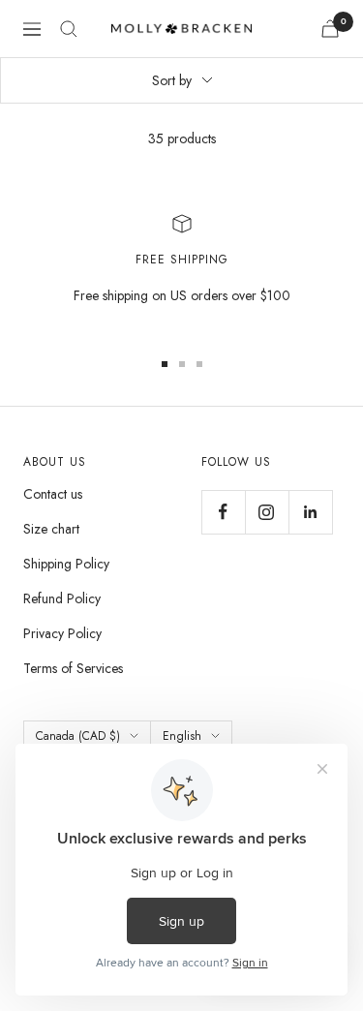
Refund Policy (62, 598)
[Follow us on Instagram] (266, 512)
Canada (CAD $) (78, 736)
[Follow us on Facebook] (223, 512)
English (182, 736)
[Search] (68, 29)
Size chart (51, 528)
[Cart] (330, 28)
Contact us (52, 494)
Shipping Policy (66, 563)
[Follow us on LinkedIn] (310, 512)
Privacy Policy (62, 633)
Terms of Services (73, 668)
